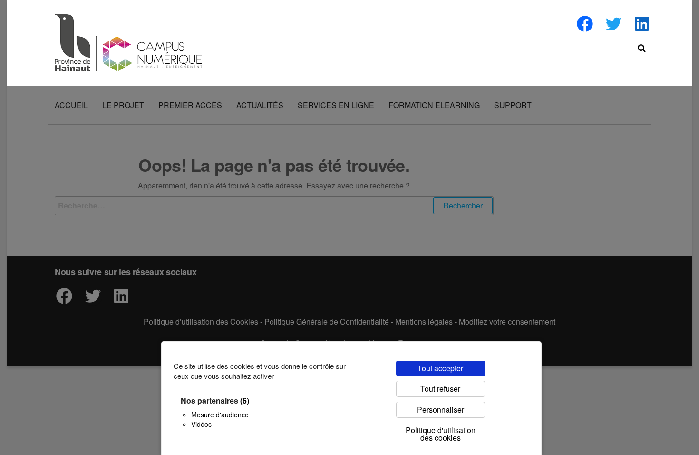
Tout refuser (440, 388)
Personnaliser (440, 409)
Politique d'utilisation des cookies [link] (441, 434)
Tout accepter (440, 368)
